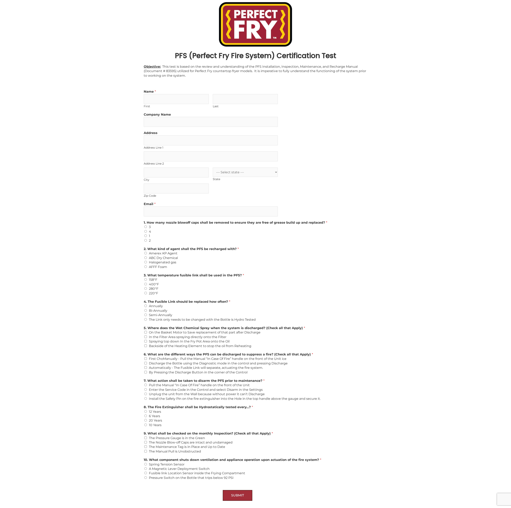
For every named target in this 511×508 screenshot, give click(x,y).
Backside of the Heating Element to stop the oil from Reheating (200, 346)
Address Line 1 (153, 147)
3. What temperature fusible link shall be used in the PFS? (194, 275)
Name (150, 91)
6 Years (154, 416)
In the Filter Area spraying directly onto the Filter (187, 337)
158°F (153, 280)
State (216, 179)
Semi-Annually (160, 315)
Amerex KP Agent (163, 253)
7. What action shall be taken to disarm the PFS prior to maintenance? (204, 381)
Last (216, 106)
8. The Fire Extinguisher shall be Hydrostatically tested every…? (198, 407)
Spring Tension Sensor (166, 464)
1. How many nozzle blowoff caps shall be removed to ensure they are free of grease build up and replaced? (235, 222)
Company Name (157, 114)
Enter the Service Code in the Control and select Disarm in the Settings (206, 390)
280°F (153, 289)
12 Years (155, 412)
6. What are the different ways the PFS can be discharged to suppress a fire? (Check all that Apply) (228, 354)
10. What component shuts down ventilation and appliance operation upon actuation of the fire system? (232, 460)
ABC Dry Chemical (163, 258)
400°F (154, 284)
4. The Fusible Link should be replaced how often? (187, 302)
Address (150, 133)
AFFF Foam (158, 267)
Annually (156, 306)
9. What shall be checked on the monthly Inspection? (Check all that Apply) (208, 433)
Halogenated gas (162, 262)
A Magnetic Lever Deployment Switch (179, 469)
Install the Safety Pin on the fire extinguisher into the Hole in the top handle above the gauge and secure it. (235, 399)
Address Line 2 (154, 163)
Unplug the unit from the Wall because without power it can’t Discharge (207, 394)
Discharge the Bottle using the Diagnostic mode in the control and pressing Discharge (218, 363)
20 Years (155, 420)
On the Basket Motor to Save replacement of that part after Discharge (204, 332)
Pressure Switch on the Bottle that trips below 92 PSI (191, 478)
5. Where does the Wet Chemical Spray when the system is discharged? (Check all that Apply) (224, 328)
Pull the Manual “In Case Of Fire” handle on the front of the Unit (199, 385)
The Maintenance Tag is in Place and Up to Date (187, 447)
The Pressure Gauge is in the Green (177, 438)
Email (149, 204)
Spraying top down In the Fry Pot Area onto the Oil (189, 341)
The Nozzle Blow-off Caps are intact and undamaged (191, 442)
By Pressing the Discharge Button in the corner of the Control (198, 372)
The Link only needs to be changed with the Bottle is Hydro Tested (202, 319)
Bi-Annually (158, 311)
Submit (237, 495)
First (147, 106)
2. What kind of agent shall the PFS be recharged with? (191, 249)
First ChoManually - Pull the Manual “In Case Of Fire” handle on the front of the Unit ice (217, 359)
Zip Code (150, 195)
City (146, 179)
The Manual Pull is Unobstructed (175, 451)
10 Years (155, 425)
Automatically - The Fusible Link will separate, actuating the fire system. (206, 368)
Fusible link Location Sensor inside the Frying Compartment (197, 473)
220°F (153, 293)
